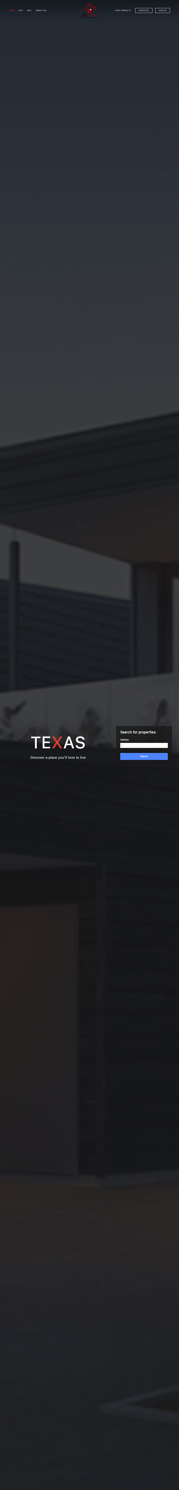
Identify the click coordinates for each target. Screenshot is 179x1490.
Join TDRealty (123, 10)
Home (12, 10)
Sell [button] (29, 10)
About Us (41, 10)
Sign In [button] (162, 10)
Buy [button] (21, 10)
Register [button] (144, 10)
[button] (144, 756)
